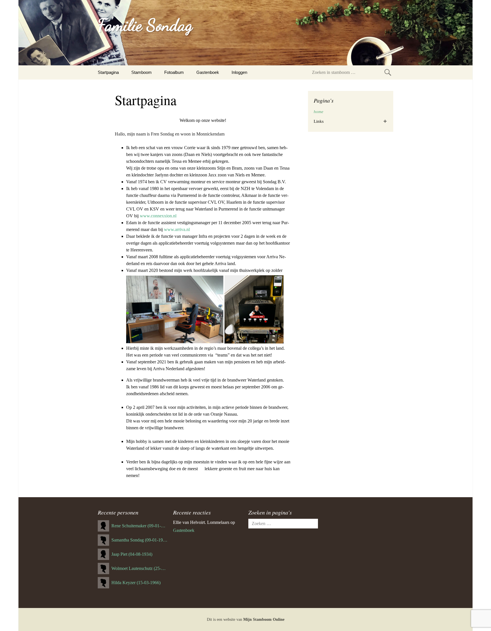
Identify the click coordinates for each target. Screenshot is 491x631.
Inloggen (239, 72)
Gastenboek (207, 72)
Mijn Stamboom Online (263, 619)
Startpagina (108, 72)
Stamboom (141, 72)
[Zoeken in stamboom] (387, 72)
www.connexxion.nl (158, 215)
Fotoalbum (174, 72)
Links (319, 121)
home (318, 111)
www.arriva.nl (177, 229)
